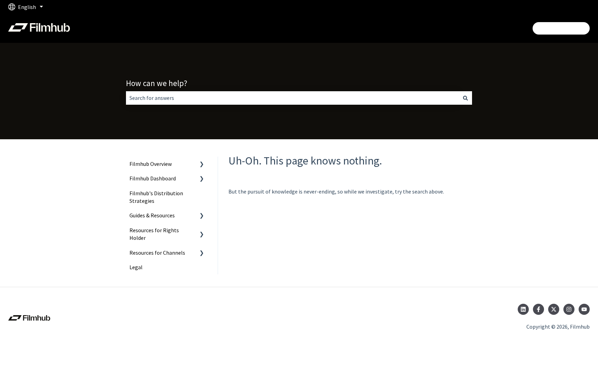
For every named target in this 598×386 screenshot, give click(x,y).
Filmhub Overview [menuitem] (150, 163)
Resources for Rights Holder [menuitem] (154, 234)
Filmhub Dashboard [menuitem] (152, 178)
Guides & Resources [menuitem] (152, 215)
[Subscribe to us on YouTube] (584, 309)
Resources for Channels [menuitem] (157, 252)
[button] (201, 164)
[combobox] (292, 97)
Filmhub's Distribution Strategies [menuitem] (156, 197)
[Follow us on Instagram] (568, 309)
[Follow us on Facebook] (538, 309)
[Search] (465, 97)
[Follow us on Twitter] (553, 309)
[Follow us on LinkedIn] (523, 309)
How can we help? (156, 83)
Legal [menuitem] (136, 267)
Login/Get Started (561, 28)
